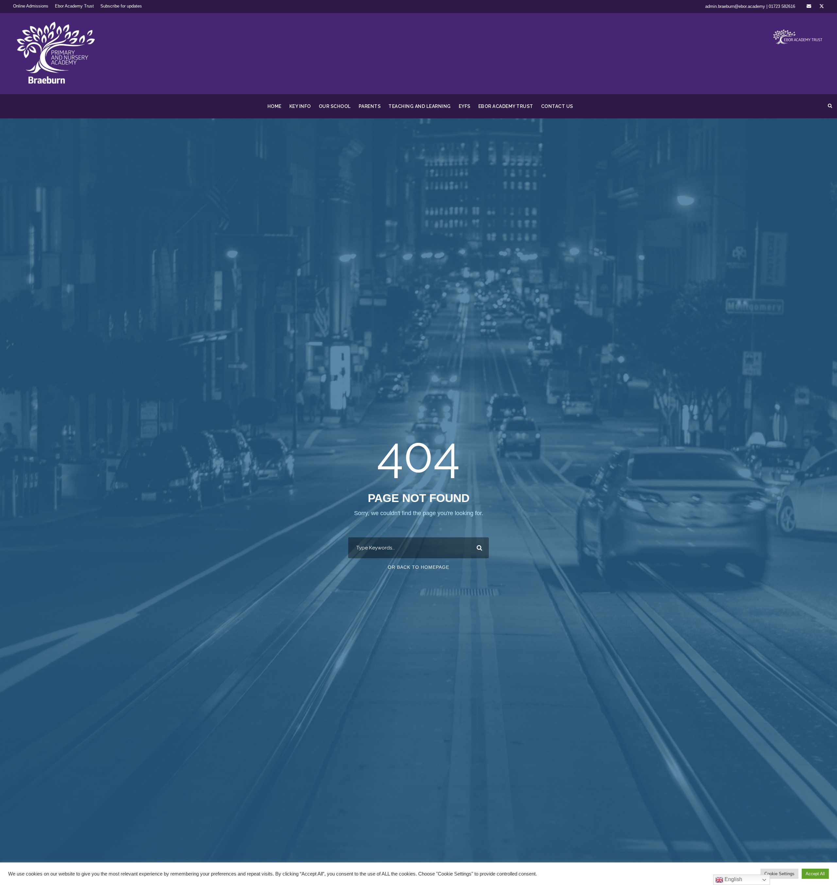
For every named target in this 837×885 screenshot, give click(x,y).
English (732, 879)
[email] (809, 6)
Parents (370, 106)
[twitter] (821, 6)
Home (274, 106)
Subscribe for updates (121, 6)
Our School (335, 106)
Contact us (557, 106)
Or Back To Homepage (418, 567)
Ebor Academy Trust (74, 6)
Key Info (300, 106)
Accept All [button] (815, 873)
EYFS (464, 106)
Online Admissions (30, 6)
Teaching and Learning (419, 106)
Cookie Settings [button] (779, 873)
